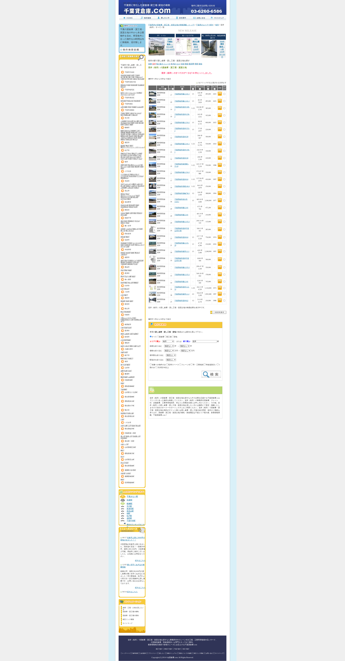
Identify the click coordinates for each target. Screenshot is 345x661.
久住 (135, 264)
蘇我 (128, 75)
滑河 (125, 260)
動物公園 (127, 115)
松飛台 (135, 155)
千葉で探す (177, 649)
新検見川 (124, 85)
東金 (125, 270)
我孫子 (123, 223)
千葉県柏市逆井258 (181, 137)
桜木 (122, 115)
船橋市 (127, 127)
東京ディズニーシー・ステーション (132, 147)
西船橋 (123, 132)
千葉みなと (138, 77)
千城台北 (134, 115)
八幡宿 (133, 184)
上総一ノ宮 (124, 444)
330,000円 (196, 52)
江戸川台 (124, 199)
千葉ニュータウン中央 (128, 318)
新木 (125, 221)
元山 (140, 158)
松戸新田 (124, 155)
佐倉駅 (129, 500)
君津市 (127, 273)
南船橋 (133, 130)
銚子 (125, 358)
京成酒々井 (136, 436)
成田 (122, 260)
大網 (122, 352)
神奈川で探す (168, 649)
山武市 (127, 368)
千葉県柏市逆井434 (181, 179)
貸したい (162, 653)
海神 (139, 137)
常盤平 (130, 158)
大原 (122, 425)
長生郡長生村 (129, 416)
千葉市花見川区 (130, 82)
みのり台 (133, 157)
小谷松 (128, 473)
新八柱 (123, 157)
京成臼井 (127, 245)
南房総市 (128, 324)
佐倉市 (127, 240)
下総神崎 (124, 389)
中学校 (129, 243)
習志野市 (128, 202)
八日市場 (124, 340)
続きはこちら (140, 560)
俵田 (133, 276)
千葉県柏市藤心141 (181, 208)
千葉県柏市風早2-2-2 (182, 294)
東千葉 (128, 77)
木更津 (128, 252)
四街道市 (128, 234)
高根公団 (129, 139)
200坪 (222, 47)
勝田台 (132, 174)
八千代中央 (124, 176)
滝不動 (128, 134)
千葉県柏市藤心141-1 (182, 94)
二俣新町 (124, 121)
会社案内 (143, 653)
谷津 (135, 207)
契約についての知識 (185, 653)
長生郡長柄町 (129, 397)
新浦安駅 (130, 509)
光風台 (128, 186)
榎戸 (125, 295)
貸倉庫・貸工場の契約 (131, 615)
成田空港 (140, 260)
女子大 (123, 246)
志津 (132, 245)
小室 (139, 132)
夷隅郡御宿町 (129, 476)
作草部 (139, 93)
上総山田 (130, 187)
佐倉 (122, 245)
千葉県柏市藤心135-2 (182, 222)
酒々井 (123, 436)
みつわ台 (138, 113)
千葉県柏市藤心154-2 (182, 122)
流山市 (127, 191)
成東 (122, 371)
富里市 (127, 304)
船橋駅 (129, 503)
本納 (127, 301)
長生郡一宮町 (129, 441)
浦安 (131, 145)
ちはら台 (127, 184)
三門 (129, 425)
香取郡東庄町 (129, 453)
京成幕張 (141, 85)
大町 (140, 121)
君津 (122, 276)
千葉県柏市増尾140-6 (182, 186)
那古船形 (127, 311)
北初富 (123, 229)
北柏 (128, 166)
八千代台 (140, 176)
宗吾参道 (124, 438)
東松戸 (134, 153)
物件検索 (135, 653)
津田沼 (131, 207)
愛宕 (134, 213)
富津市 (127, 331)
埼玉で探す (186, 649)
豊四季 (137, 166)
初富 (140, 229)
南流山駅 (130, 511)
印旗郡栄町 (129, 380)
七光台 (123, 213)
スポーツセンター (130, 93)
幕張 (128, 85)
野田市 (127, 210)
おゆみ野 (140, 107)
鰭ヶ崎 (135, 197)
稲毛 (122, 93)
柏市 (126, 162)
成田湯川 (130, 264)
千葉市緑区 (129, 104)
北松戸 (138, 157)
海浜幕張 (137, 101)
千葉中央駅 (131, 521)
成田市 (127, 257)
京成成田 (129, 262)
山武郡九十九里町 (131, 392)
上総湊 (126, 334)
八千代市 (128, 171)
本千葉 (123, 77)
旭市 (126, 361)
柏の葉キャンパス (134, 165)
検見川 (123, 87)
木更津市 (128, 250)
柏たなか (124, 166)
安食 (122, 383)
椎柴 (122, 358)
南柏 (132, 166)
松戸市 (127, 150)
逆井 (125, 165)
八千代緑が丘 (125, 174)
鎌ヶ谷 (123, 230)
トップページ (126, 653)
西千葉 (129, 79)
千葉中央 (124, 79)
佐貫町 (135, 334)
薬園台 (123, 139)
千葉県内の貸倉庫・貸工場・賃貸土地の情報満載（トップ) (171, 25)
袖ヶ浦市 (128, 279)
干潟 (124, 364)
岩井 (129, 327)
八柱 (139, 155)
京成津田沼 (124, 207)
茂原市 (127, 298)
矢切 (122, 158)
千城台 (123, 113)
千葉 (132, 77)
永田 (125, 352)
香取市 (127, 343)
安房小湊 (130, 413)
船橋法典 (134, 132)
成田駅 (129, 518)
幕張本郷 (134, 85)
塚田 (135, 136)
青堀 (122, 334)
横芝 (122, 450)
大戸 (138, 346)
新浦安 (123, 145)
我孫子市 (128, 218)
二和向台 (134, 134)
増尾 (141, 166)
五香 (125, 158)
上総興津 (131, 377)
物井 (127, 237)
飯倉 (128, 340)
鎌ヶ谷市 (128, 226)
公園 (127, 246)
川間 (131, 213)
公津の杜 (136, 262)
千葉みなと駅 (132, 496)
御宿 (122, 479)
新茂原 (123, 301)
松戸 (125, 153)
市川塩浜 (124, 123)
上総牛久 (134, 186)
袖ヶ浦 (130, 282)
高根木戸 (130, 137)
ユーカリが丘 (137, 243)
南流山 (123, 194)
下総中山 (124, 137)
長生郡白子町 (129, 406)
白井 (122, 289)
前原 (135, 137)
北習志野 (141, 134)
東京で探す (159, 649)
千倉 (122, 327)
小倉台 (132, 113)
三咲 (137, 130)
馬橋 (122, 153)
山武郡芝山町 (129, 459)
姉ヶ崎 (123, 186)
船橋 (122, 130)
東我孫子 (131, 221)
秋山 (129, 153)
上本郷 (139, 153)
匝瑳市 (127, 337)
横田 (125, 282)
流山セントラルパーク (128, 195)
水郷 (134, 346)
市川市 (127, 118)
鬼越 (131, 124)
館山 (122, 311)
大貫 (131, 334)
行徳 (136, 123)
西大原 (138, 425)
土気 (122, 107)
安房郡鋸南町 (129, 482)
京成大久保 (124, 205)
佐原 (122, 346)
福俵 (129, 270)
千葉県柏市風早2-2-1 (182, 251)
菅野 (132, 123)
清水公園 (124, 215)
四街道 (123, 237)
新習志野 (132, 205)
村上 (137, 174)
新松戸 (135, 158)
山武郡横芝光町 (130, 447)
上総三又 (139, 184)
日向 (129, 371)
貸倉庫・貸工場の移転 (131, 612)
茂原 (131, 301)
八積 (122, 419)
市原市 (127, 181)
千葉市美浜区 (129, 98)
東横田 (135, 282)
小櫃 (129, 276)
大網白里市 (129, 349)
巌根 (132, 252)
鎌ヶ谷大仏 (129, 230)
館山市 (127, 308)
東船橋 (128, 132)
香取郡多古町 (129, 401)
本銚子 (130, 358)
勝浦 (122, 377)
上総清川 (124, 254)
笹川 (122, 456)
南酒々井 (129, 436)
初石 (137, 195)
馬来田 (123, 252)
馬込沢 (131, 136)
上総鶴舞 (124, 187)
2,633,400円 (170, 49)
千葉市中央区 (129, 72)
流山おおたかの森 (126, 197)
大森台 (135, 79)
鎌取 (125, 107)
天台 (122, 94)
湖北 (122, 221)
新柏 (122, 168)
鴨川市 (127, 410)
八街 (122, 295)
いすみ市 (128, 422)
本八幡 (136, 121)
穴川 (132, 94)
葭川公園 (141, 79)
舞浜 (127, 145)
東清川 (137, 252)
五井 (122, 184)
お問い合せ (209, 653)
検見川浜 (130, 101)
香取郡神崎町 (129, 386)
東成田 (123, 262)
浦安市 (127, 142)
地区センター (139, 245)
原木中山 (127, 130)
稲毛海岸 (124, 101)
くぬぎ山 (129, 229)
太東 (125, 425)
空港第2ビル (132, 260)
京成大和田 (132, 176)
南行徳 (141, 123)
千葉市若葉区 (129, 110)
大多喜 (123, 473)
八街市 (127, 292)
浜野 (132, 75)
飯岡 (128, 364)
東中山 (135, 139)
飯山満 (140, 136)
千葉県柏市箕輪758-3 (182, 193)
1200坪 (195, 44)
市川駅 (129, 506)
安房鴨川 (124, 413)
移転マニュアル (172, 653)
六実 (127, 157)
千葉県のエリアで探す (205, 25)
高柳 (122, 165)
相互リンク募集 (128, 619)
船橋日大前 (124, 136)
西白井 (126, 289)
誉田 (129, 107)
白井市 (127, 286)
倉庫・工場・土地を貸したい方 (133, 608)
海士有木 (141, 186)
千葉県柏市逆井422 (181, 301)
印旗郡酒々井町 (130, 433)
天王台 (137, 221)
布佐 (127, 223)
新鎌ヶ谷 (136, 229)
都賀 (127, 113)
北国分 (126, 124)
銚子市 (127, 355)
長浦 (122, 282)
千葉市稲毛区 (129, 90)
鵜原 (125, 377)
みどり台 (127, 94)
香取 (131, 346)
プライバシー (153, 653)
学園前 (134, 107)
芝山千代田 (124, 462)
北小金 (129, 155)
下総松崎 (124, 264)
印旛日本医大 (125, 319)
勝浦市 (127, 374)
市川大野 (130, 121)
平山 (125, 276)
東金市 (127, 267)
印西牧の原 (138, 319)
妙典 (122, 124)
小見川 (126, 346)
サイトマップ (127, 623)
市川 (128, 123)
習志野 (123, 134)
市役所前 (124, 75)
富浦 (125, 327)
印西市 (127, 315)
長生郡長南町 (129, 466)
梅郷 (127, 213)
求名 (122, 270)
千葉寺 (137, 75)
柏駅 (128, 513)
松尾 (125, 371)
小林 (131, 319)
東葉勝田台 (124, 178)
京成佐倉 (124, 243)
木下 (122, 321)
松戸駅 (129, 516)
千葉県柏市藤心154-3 (182, 172)
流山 (127, 194)
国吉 (133, 425)
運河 (128, 199)
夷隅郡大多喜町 (130, 470)
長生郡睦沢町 (129, 429)
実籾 (137, 205)
